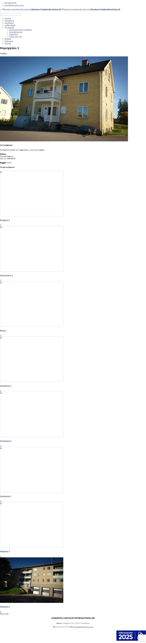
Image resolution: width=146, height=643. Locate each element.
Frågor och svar (15, 36)
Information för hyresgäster (20, 30)
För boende (9, 27)
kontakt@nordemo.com (14, 5)
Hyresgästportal (15, 32)
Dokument (13, 34)
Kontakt (8, 43)
